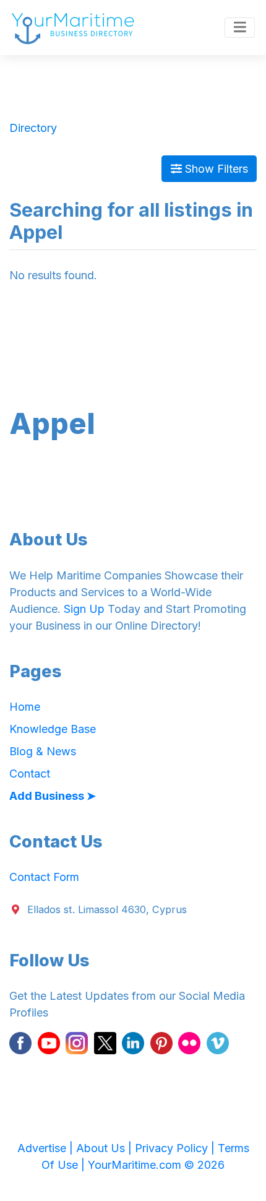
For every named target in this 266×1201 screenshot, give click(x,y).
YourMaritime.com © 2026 (156, 1164)
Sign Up (84, 608)
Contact (29, 773)
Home (24, 706)
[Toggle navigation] (240, 27)
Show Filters (215, 168)
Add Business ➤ (52, 795)
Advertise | (46, 1148)
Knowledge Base (52, 728)
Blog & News (42, 751)
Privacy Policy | (176, 1148)
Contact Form (44, 876)
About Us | (105, 1148)
